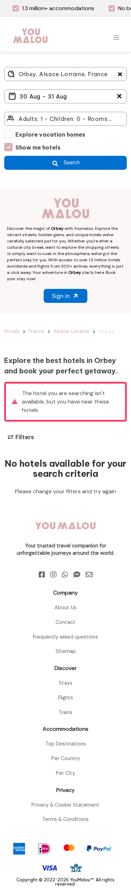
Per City (65, 773)
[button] (116, 38)
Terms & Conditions (65, 819)
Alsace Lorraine (71, 331)
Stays (65, 683)
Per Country (65, 758)
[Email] (89, 574)
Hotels (12, 331)
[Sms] (76, 574)
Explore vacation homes (50, 134)
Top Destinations (65, 744)
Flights (65, 697)
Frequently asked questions (65, 637)
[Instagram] (53, 574)
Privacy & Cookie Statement (65, 805)
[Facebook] (42, 574)
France (36, 331)
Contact (65, 622)
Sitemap (66, 651)
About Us (65, 607)
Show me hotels (37, 147)
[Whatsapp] (65, 574)
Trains (65, 712)
